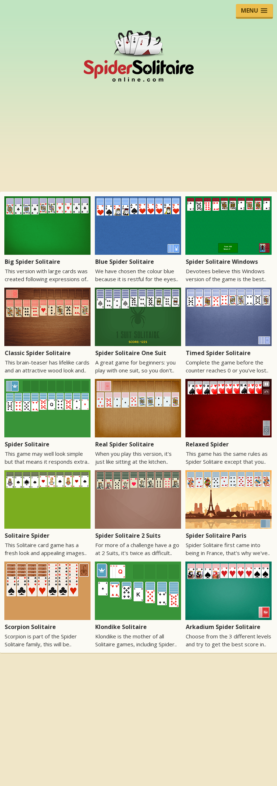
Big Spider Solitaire (32, 262)
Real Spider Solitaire (124, 444)
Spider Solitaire (27, 444)
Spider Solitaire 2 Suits (128, 536)
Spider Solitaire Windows (222, 262)
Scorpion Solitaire (30, 627)
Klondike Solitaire (121, 627)
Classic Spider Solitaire (38, 353)
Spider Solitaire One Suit (130, 353)
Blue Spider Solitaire (124, 262)
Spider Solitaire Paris (216, 536)
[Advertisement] (138, 136)
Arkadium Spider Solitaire (223, 627)
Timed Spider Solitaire (218, 353)
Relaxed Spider (207, 444)
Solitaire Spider (27, 536)
